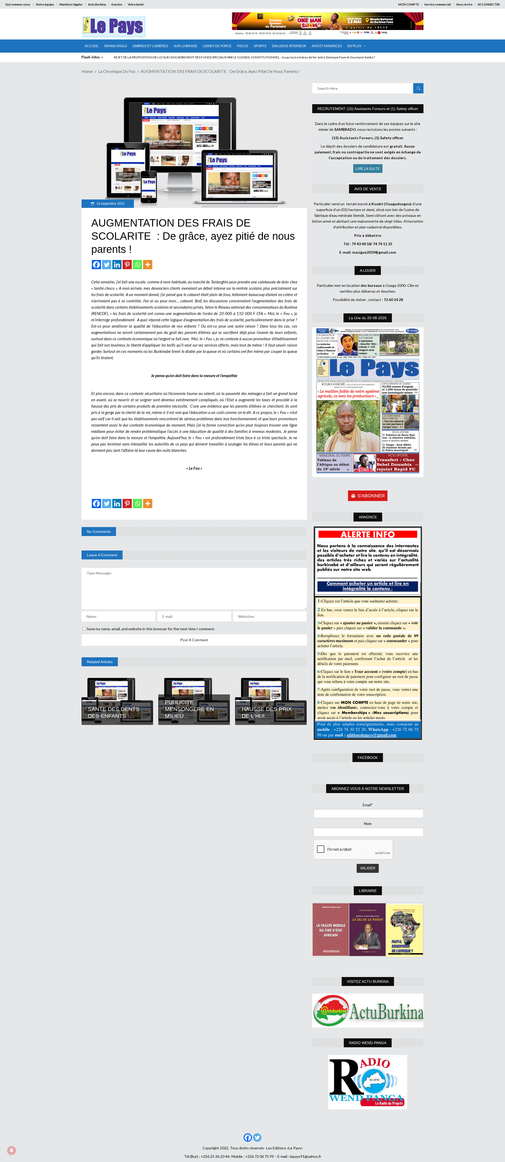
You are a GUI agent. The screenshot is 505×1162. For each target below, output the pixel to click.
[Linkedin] (117, 264)
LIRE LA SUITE (368, 168)
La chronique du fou (116, 71)
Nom (368, 823)
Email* (368, 805)
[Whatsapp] (137, 264)
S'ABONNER (371, 495)
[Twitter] (106, 264)
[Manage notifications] (11, 1150)
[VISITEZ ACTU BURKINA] (367, 1011)
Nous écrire (464, 4)
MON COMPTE (408, 4)
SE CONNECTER (489, 4)
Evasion (117, 4)
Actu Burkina (97, 4)
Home (87, 71)
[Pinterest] (127, 264)
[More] (147, 264)
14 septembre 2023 (110, 204)
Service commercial (438, 4)
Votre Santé (136, 4)
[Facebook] (96, 264)
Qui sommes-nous (18, 4)
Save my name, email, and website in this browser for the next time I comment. (151, 629)
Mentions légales (71, 4)
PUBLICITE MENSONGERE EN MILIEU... (189, 709)
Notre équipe (45, 4)
